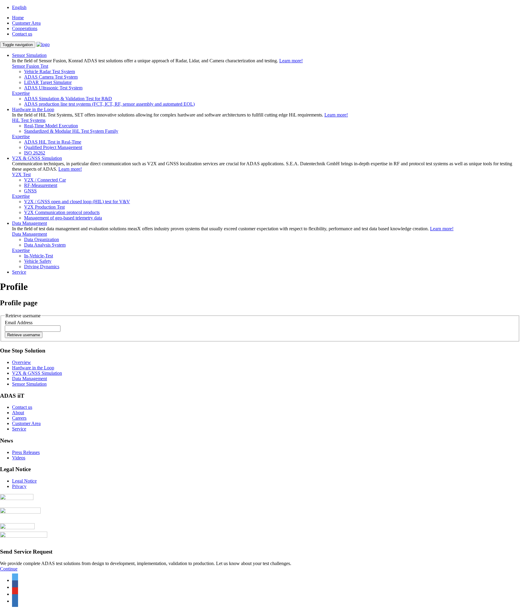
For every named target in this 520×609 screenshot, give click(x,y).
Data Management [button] (29, 223)
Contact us (22, 33)
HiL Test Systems (28, 120)
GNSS (30, 190)
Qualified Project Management (53, 147)
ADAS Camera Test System (51, 76)
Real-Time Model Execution (51, 125)
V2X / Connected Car (45, 179)
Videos (18, 457)
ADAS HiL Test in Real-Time (52, 141)
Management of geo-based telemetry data (63, 217)
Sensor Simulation (29, 384)
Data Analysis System (45, 244)
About (18, 412)
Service (19, 272)
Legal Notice (24, 480)
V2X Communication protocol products (62, 212)
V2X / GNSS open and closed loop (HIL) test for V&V (77, 201)
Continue (8, 568)
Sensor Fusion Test (30, 66)
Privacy (19, 486)
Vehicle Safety (37, 261)
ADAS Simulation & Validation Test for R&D (68, 98)
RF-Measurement (40, 185)
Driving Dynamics (41, 266)
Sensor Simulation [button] (29, 55)
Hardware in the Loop (33, 367)
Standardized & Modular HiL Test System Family (71, 131)
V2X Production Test (44, 207)
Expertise (21, 93)
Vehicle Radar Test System (49, 71)
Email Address (18, 322)
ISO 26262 (34, 152)
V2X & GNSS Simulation (37, 373)
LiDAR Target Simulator (48, 82)
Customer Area (26, 23)
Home (18, 17)
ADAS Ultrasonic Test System (53, 87)
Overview (21, 362)
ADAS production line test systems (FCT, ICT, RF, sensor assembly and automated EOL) (109, 104)
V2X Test (21, 174)
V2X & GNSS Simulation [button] (37, 158)
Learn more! (291, 60)
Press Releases (26, 452)
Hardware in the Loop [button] (33, 109)
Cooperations (24, 28)
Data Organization (41, 239)
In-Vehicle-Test (38, 255)
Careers (19, 418)
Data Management (29, 234)
